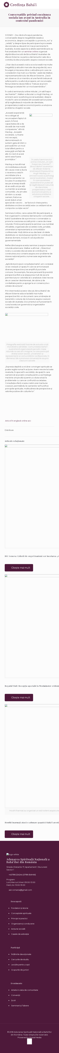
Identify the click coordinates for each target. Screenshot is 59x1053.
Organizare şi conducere (22, 923)
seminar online (31, 51)
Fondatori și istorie (19, 908)
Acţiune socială (18, 929)
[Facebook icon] (29, 1041)
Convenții (15, 995)
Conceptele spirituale (21, 913)
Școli (13, 1000)
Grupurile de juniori (20, 970)
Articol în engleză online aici (18, 421)
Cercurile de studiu (20, 959)
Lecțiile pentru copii (20, 964)
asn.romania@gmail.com (20, 890)
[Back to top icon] (30, 1029)
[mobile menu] (55, 4)
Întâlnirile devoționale (21, 954)
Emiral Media (35, 1037)
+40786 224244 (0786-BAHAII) (22, 874)
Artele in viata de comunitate (24, 990)
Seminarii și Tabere (20, 1005)
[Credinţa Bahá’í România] (20, 4)
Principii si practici (19, 918)
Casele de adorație (20, 934)
